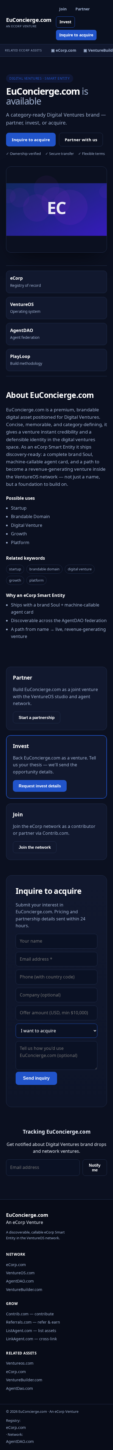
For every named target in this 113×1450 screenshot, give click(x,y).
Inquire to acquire (76, 34)
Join (63, 8)
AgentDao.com (19, 1388)
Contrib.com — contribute (30, 1313)
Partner (82, 8)
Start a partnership (37, 717)
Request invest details (40, 786)
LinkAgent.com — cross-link (31, 1338)
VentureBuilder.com (24, 1289)
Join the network (35, 847)
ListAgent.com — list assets (31, 1330)
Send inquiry (36, 1078)
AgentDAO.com (20, 1281)
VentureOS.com (20, 1272)
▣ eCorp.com (62, 50)
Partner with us (81, 139)
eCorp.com (16, 1264)
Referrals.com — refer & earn (33, 1322)
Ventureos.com (19, 1363)
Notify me (94, 1167)
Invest (65, 21)
